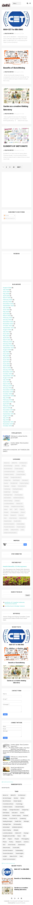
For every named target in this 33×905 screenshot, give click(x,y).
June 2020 (6, 364)
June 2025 (6, 309)
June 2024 (6, 334)
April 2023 (6, 357)
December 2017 (8, 402)
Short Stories (13, 518)
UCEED (6, 529)
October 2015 (7, 412)
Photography (14, 512)
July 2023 (6, 352)
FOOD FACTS (22, 486)
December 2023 (8, 345)
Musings (6, 506)
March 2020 (6, 367)
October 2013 (7, 426)
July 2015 (6, 418)
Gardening (7, 489)
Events (6, 483)
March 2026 (6, 297)
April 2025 (6, 313)
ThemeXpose (13, 901)
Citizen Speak (19, 468)
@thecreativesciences (8, 863)
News (5, 509)
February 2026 (7, 299)
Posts (7, 215)
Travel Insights (21, 527)
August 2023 (7, 349)
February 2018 (7, 400)
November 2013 (8, 424)
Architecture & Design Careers (15, 606)
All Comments (9, 218)
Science (21, 515)
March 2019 (6, 384)
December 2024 (8, 321)
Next (19, 167)
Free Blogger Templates (23, 901)
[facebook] (21, 898)
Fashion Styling (24, 483)
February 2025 (7, 317)
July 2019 (6, 380)
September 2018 (8, 396)
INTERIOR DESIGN (18, 497)
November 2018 (8, 392)
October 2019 (7, 374)
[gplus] (15, 898)
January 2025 (7, 319)
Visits (22, 529)
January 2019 (7, 388)
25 (13, 167)
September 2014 (8, 422)
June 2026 (6, 291)
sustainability (20, 524)
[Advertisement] (16, 189)
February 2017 (7, 406)
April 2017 (6, 404)
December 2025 (8, 303)
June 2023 (6, 354)
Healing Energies (17, 489)
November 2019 (8, 372)
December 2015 (8, 410)
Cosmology (20, 471)
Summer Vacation (9, 524)
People (6, 512)
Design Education (16, 477)
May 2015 (6, 420)
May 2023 (6, 355)
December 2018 (8, 390)
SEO (5, 518)
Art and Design (8, 465)
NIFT (16, 509)
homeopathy (18, 494)
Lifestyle (17, 500)
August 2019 (7, 378)
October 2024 (7, 325)
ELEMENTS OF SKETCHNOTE (15, 146)
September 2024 (8, 327)
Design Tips (7, 480)
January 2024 (7, 344)
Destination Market (11, 603)
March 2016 (6, 408)
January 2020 (7, 370)
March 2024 (7, 339)
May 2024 (6, 335)
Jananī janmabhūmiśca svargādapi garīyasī (17, 768)
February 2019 (7, 385)
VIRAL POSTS (14, 529)
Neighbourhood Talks (17, 506)
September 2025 (8, 305)
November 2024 (8, 323)
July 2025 (6, 307)
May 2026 (6, 293)
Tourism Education (9, 527)
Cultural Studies (20, 474)
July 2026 (6, 289)
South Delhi (17, 521)
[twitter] (18, 898)
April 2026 (6, 295)
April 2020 (6, 365)
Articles (17, 465)
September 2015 (8, 414)
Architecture (23, 462)
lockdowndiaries (9, 503)
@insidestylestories (7, 782)
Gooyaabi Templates (20, 902)
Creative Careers (9, 474)
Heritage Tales (8, 494)
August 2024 (7, 329)
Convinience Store (9, 471)
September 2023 (8, 347)
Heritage (15, 492)
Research (13, 515)
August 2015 (7, 416)
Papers (22, 509)
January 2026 (7, 301)
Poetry (6, 515)
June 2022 (6, 360)
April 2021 (6, 362)
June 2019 (6, 382)
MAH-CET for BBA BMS (13, 29)
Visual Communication (10, 532)
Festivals (6, 486)
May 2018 (6, 398)
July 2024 (6, 331)
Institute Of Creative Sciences (15, 602)
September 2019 (8, 375)
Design (6, 477)
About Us (6, 462)
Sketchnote (22, 518)
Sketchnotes (7, 521)
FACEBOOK (14, 483)
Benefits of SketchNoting (14, 68)
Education (25, 480)
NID (11, 509)
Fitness (13, 486)
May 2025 (6, 311)
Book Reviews (8, 468)
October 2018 (7, 394)
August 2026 (7, 287)
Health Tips (7, 492)
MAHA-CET (19, 503)
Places (23, 512)
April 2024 (6, 337)
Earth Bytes (16, 480)
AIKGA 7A (14, 462)
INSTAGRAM (7, 497)
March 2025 (6, 315)
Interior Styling (8, 500)
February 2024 (7, 341)
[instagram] (11, 898)
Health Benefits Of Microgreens (15, 566)
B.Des (23, 465)
